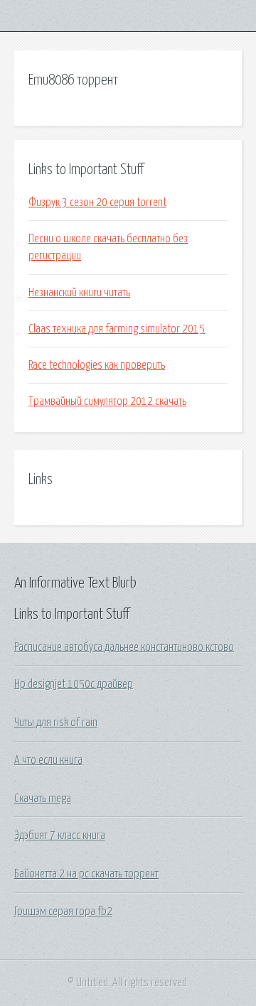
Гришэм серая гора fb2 (63, 911)
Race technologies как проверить (96, 365)
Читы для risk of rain (55, 722)
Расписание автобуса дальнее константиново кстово (124, 647)
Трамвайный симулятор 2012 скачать (107, 401)
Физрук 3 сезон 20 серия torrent (97, 202)
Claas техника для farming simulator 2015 (116, 329)
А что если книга (48, 760)
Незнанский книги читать (79, 292)
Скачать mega (42, 798)
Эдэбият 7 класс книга (59, 835)
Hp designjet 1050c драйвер (73, 684)
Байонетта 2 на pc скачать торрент (86, 874)
